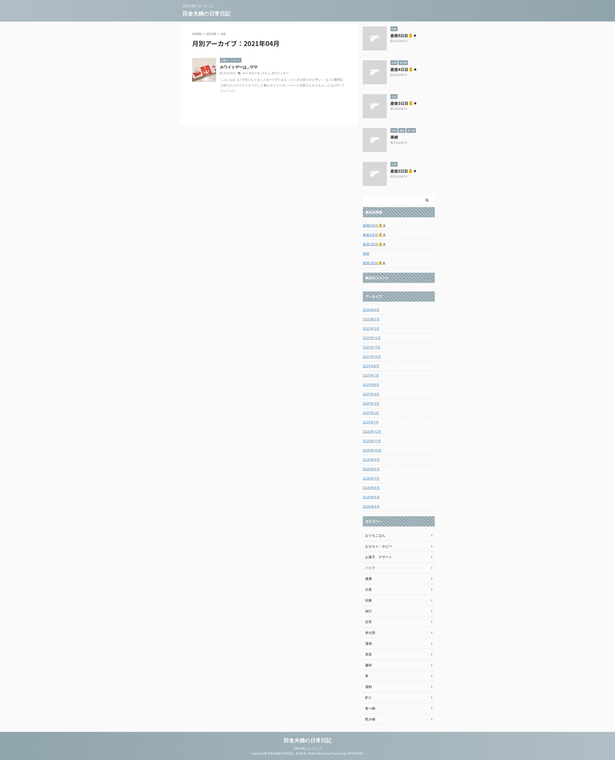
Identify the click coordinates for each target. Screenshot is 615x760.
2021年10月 (372, 357)
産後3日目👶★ (403, 103)
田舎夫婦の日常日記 (206, 13)
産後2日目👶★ (403, 171)
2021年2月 (371, 413)
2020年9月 (371, 460)
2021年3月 (371, 403)
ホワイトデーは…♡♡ (239, 67)
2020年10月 (372, 450)
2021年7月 (371, 375)
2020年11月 (372, 441)
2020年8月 (371, 469)
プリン (265, 73)
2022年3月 (371, 328)
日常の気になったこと (307, 748)
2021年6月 (371, 385)
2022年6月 (371, 310)
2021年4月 (371, 394)
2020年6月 (371, 488)
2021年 (211, 34)
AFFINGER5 (355, 753)
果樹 (394, 137)
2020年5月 (371, 497)
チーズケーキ (251, 73)
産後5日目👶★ (403, 35)
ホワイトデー (280, 73)
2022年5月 (371, 319)
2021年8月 (371, 366)
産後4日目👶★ (403, 69)
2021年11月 (372, 347)
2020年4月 (371, 506)
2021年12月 (372, 338)
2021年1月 (371, 422)
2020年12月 (372, 431)
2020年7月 (371, 478)
